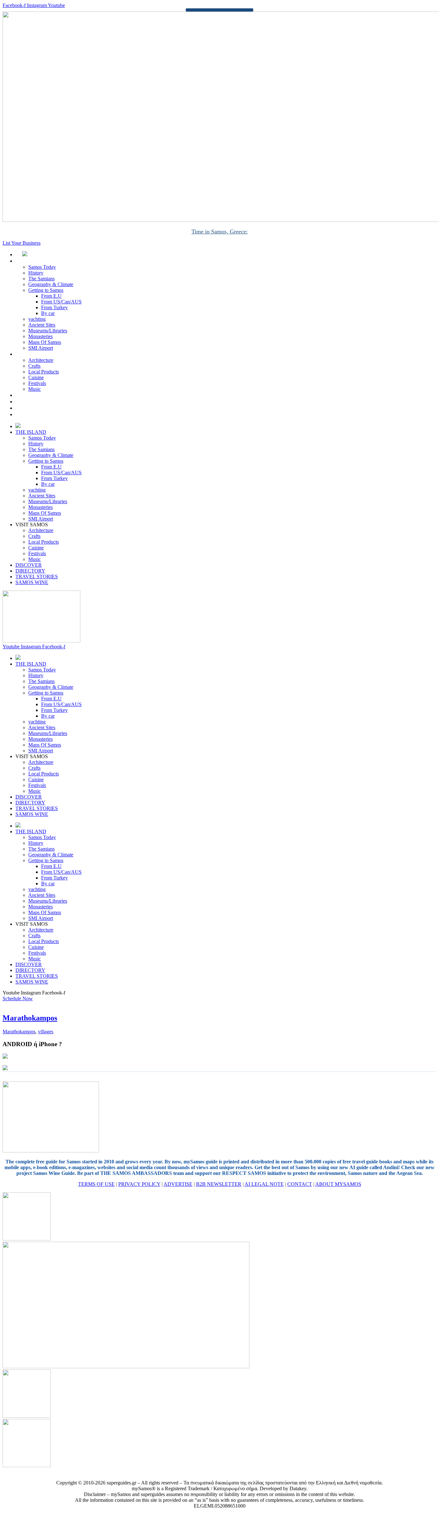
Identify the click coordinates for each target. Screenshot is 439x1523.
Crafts (34, 366)
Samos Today (42, 267)
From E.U (51, 296)
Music (34, 389)
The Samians (41, 278)
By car (48, 313)
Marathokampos (30, 1018)
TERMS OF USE (96, 1184)
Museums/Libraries (47, 330)
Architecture (40, 360)
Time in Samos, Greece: (220, 231)
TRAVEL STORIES (43, 408)
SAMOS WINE (39, 414)
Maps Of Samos (44, 342)
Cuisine (36, 377)
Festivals (37, 383)
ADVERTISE (178, 1184)
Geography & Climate (50, 284)
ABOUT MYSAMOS (338, 1184)
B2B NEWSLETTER (218, 1184)
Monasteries (40, 336)
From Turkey (54, 307)
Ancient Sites (41, 325)
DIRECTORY (37, 401)
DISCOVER (35, 395)
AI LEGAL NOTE (264, 1184)
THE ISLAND (37, 261)
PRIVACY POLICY (139, 1184)
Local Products (43, 371)
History (35, 273)
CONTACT (299, 1184)
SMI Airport (40, 348)
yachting (37, 319)
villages (45, 1031)
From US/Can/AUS (61, 301)
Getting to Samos (45, 290)
